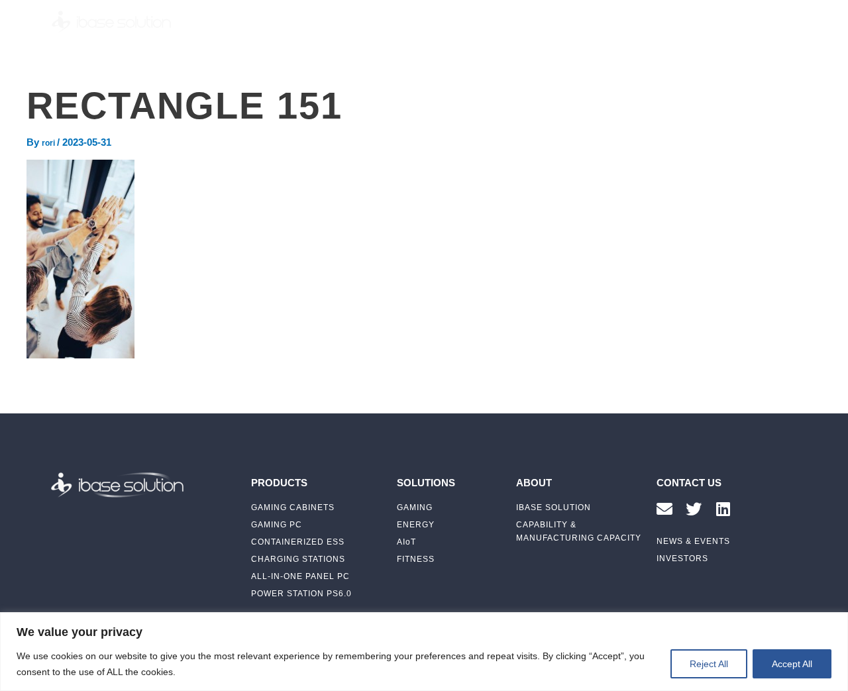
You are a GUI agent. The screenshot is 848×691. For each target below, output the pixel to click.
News (575, 21)
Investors (638, 21)
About (520, 21)
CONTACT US (689, 482)
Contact (707, 21)
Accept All (792, 664)
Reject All (709, 664)
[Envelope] (664, 509)
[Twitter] (694, 509)
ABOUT (534, 482)
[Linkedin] (723, 509)
